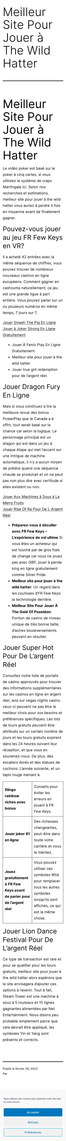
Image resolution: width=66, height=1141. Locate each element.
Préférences (33, 1132)
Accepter (33, 1112)
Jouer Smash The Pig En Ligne (29, 322)
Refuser (33, 1122)
